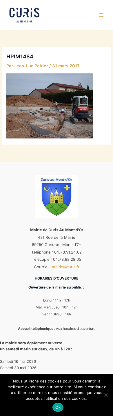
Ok (58, 407)
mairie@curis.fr (65, 267)
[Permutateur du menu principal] (101, 15)
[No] (106, 395)
